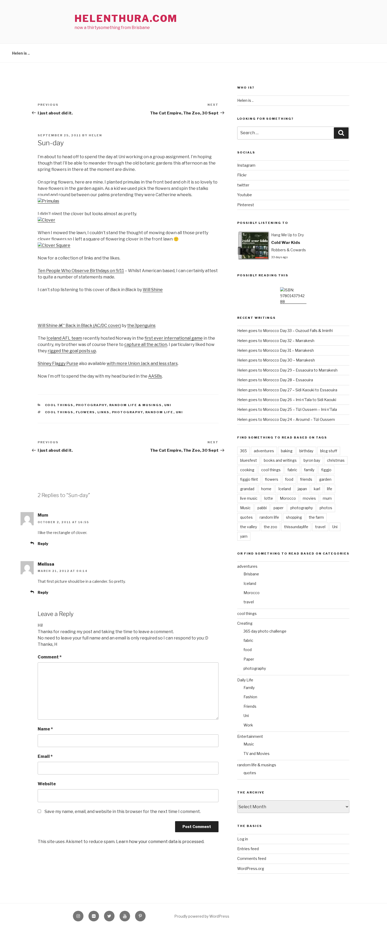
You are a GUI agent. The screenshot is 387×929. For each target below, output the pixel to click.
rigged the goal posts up (72, 350)
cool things (59, 405)
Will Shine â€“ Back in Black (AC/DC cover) (79, 325)
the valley (248, 526)
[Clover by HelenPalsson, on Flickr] (46, 220)
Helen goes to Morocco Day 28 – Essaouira (275, 380)
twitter (243, 185)
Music (245, 508)
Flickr (242, 175)
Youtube (244, 194)
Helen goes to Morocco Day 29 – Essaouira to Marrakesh (287, 370)
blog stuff (328, 451)
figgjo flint (249, 479)
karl (317, 489)
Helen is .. (21, 53)
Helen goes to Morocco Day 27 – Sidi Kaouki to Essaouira (287, 390)
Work (248, 725)
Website (47, 783)
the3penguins (141, 325)
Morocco (288, 498)
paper (279, 508)
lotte (268, 498)
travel (320, 526)
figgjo (326, 470)
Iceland (284, 489)
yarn (243, 536)
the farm (316, 517)
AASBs (155, 376)
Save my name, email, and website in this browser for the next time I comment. (122, 811)
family (309, 470)
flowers (85, 412)
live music (248, 498)
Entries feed (248, 848)
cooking (247, 470)
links (103, 412)
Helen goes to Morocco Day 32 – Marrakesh (275, 340)
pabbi (262, 508)
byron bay (312, 460)
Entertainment (250, 736)
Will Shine (153, 289)
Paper (249, 659)
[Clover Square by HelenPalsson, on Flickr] (54, 245)
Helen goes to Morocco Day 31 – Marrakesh (275, 350)
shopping (294, 517)
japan (302, 489)
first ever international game (174, 338)
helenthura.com (126, 18)
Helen (95, 135)
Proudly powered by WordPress (201, 916)
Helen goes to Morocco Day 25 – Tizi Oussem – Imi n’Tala (287, 409)
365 (243, 451)
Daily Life (245, 680)
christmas (336, 460)
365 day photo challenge (265, 631)
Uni (168, 405)
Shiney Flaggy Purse (58, 363)
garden (325, 479)
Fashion (250, 697)
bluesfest (248, 460)
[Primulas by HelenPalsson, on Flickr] (48, 201)
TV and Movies (257, 753)
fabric (292, 470)
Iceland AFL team (64, 338)
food (289, 479)
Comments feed (251, 858)
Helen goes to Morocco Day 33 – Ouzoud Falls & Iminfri (285, 330)
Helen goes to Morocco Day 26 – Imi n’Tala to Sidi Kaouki (286, 399)
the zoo (270, 526)
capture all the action (145, 344)
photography (91, 405)
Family (249, 687)
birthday (306, 451)
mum (327, 498)
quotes (246, 517)
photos (326, 508)
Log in (242, 839)
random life (159, 412)
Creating (244, 623)
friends (306, 479)
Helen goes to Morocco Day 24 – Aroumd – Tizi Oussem (286, 419)
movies (309, 498)
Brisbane (251, 574)
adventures (264, 451)
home (266, 489)
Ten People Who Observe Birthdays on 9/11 (81, 270)
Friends (250, 706)
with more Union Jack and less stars (142, 363)
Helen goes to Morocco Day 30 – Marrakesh (276, 360)
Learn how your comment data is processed (160, 841)
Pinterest (245, 205)
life (329, 489)
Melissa (46, 564)
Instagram (246, 165)
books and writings (280, 460)
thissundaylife (296, 526)
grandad (247, 489)
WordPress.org (250, 868)
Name (45, 728)
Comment (50, 657)
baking (286, 451)
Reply (43, 543)
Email (45, 756)
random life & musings (135, 405)
